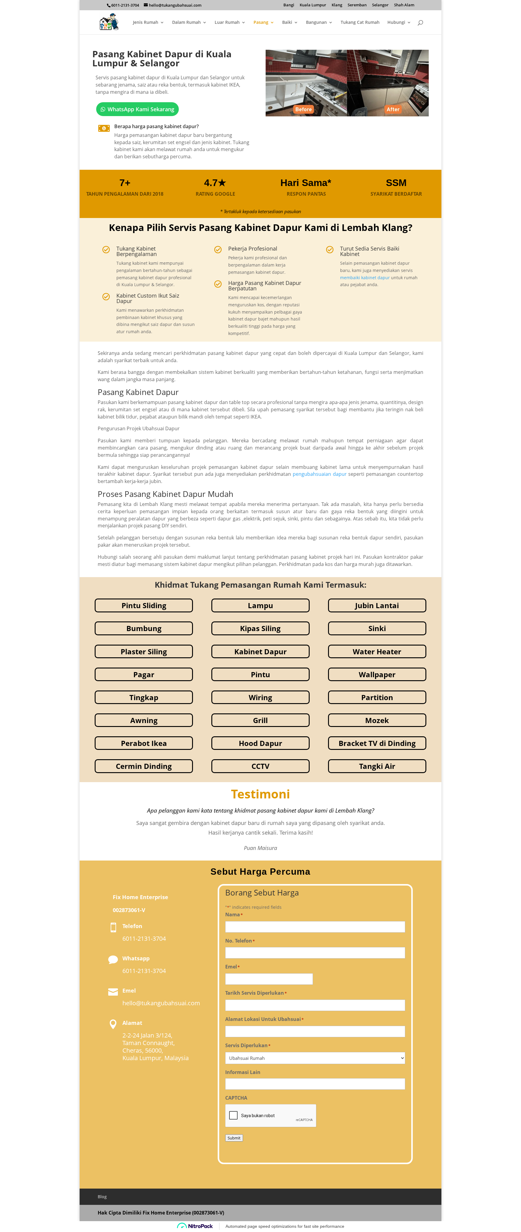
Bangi (288, 5)
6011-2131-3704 (125, 5)
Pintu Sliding (144, 605)
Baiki (287, 22)
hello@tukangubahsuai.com (161, 1003)
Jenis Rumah (145, 22)
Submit (234, 1138)
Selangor (380, 5)
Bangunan (316, 22)
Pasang (261, 22)
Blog (102, 1196)
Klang (337, 5)
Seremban (357, 5)
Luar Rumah (227, 22)
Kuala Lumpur (313, 5)
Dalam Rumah (186, 22)
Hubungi (396, 22)
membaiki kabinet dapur (365, 277)
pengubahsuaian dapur (320, 474)
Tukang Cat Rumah (360, 22)
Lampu (260, 605)
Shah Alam (404, 5)
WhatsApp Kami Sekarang (141, 109)
